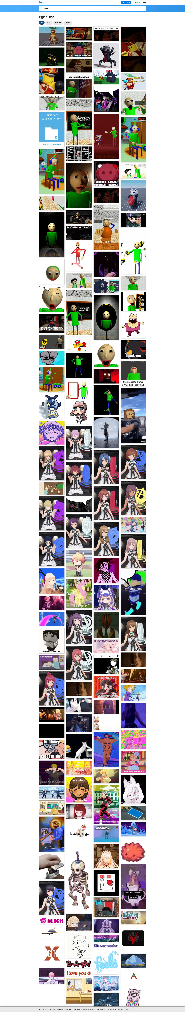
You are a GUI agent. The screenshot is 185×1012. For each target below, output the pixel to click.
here (126, 1009)
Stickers (58, 22)
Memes (68, 22)
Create (127, 2)
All (42, 22)
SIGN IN (137, 2)
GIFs (48, 22)
